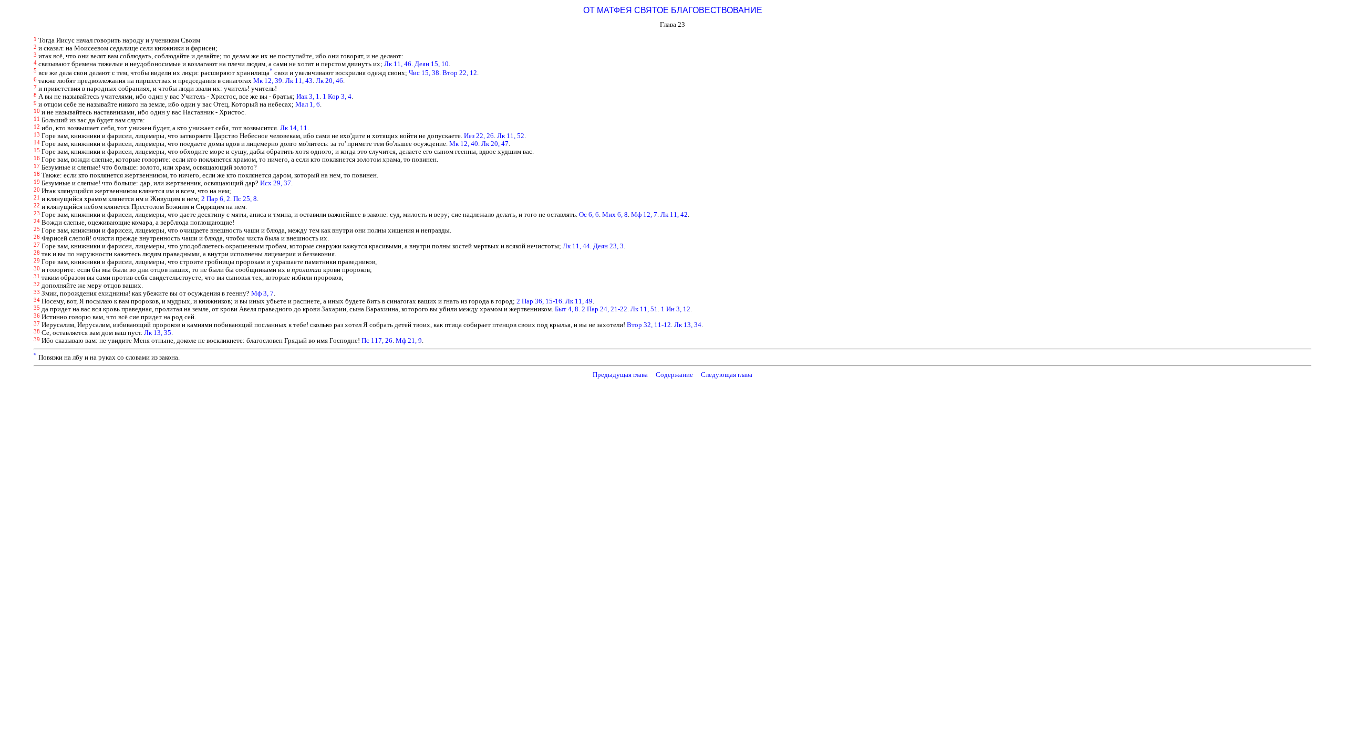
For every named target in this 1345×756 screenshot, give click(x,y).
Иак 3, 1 (307, 96)
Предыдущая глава (620, 375)
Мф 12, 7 (644, 214)
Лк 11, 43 (299, 81)
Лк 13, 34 (687, 325)
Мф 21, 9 (409, 340)
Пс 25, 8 (245, 199)
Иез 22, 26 (479, 136)
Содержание (674, 375)
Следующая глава (727, 375)
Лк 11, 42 (674, 214)
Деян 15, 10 (432, 64)
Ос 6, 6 (589, 214)
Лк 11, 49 (579, 301)
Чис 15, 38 (424, 73)
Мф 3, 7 (262, 293)
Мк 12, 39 (267, 81)
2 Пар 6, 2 (215, 199)
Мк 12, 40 (463, 144)
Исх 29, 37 (275, 183)
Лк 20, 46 (329, 81)
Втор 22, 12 (459, 73)
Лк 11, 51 (644, 309)
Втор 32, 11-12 (649, 325)
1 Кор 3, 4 (337, 96)
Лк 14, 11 (293, 128)
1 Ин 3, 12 (675, 309)
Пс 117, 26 (376, 340)
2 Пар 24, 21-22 (604, 309)
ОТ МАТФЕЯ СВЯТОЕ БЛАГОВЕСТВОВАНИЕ (672, 10)
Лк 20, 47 (495, 144)
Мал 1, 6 (307, 104)
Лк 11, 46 (397, 64)
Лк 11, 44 (576, 246)
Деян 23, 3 (608, 246)
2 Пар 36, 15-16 (539, 301)
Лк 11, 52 (510, 136)
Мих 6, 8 (615, 214)
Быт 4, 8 (566, 309)
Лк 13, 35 (157, 333)
